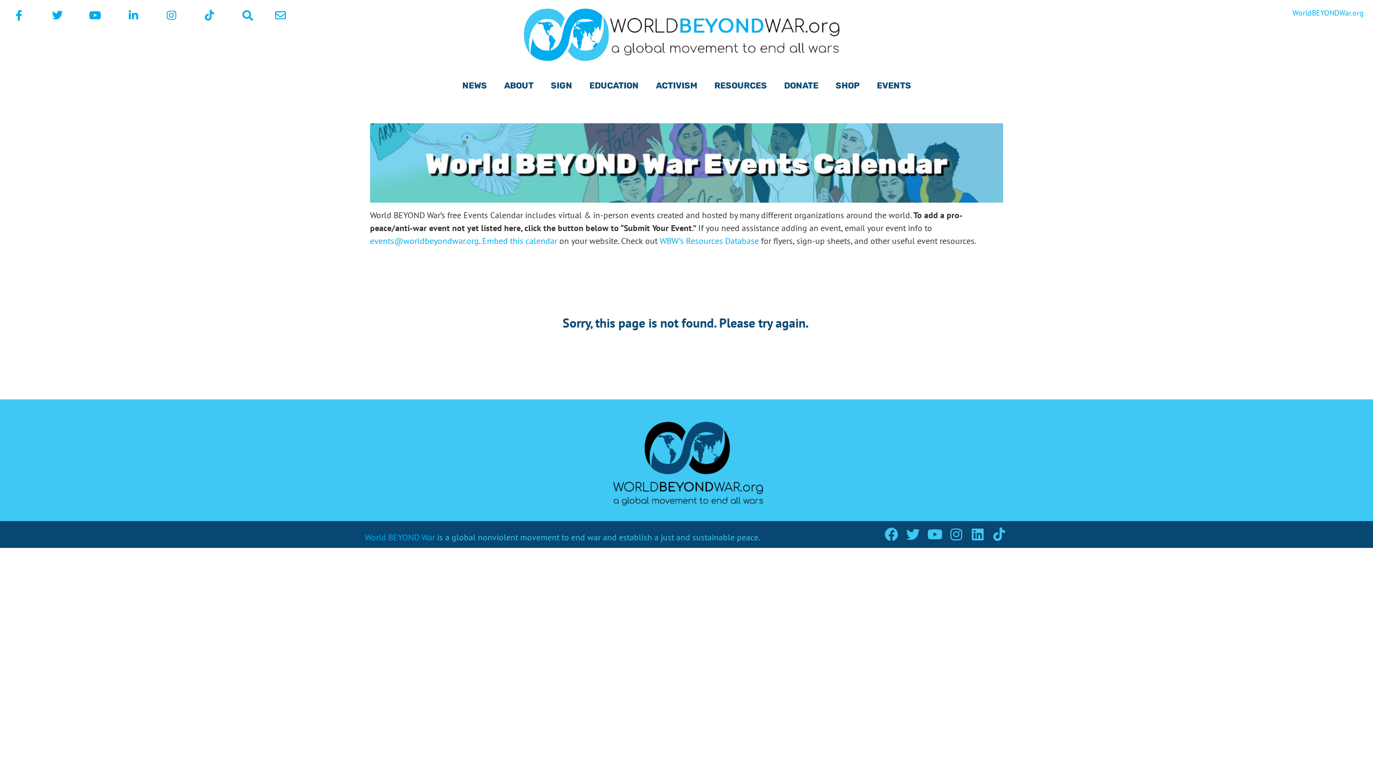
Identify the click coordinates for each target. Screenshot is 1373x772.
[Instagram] (956, 534)
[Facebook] (891, 534)
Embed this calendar (519, 240)
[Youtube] (934, 534)
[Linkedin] (977, 534)
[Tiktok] (999, 534)
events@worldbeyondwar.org (424, 240)
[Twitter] (913, 534)
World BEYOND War (400, 537)
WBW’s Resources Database (709, 240)
